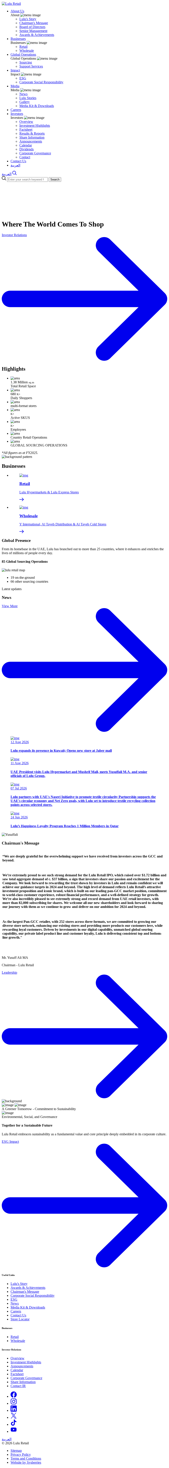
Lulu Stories (27, 98)
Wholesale (26, 50)
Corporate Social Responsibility (41, 82)
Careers (16, 110)
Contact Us (18, 161)
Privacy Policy (21, 1454)
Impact (15, 70)
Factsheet (25, 129)
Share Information (31, 137)
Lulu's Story (27, 19)
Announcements (30, 141)
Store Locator (20, 1319)
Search (54, 179)
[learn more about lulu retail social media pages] (14, 1396)
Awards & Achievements (36, 35)
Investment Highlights (34, 125)
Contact (24, 157)
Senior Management (33, 31)
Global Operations (23, 54)
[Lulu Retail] (11, 3)
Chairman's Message (33, 23)
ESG (22, 78)
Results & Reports (32, 133)
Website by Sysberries (26, 1462)
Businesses (18, 39)
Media (15, 86)
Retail (23, 46)
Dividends (26, 149)
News (23, 94)
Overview (26, 121)
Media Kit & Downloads (36, 106)
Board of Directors (32, 27)
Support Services (31, 66)
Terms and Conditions (26, 1458)
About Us (17, 11)
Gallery (24, 102)
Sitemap (16, 1450)
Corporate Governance (35, 153)
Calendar (25, 145)
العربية (15, 165)
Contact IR (18, 1386)
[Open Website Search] (14, 174)
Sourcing (25, 62)
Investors (17, 114)
